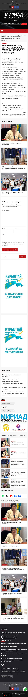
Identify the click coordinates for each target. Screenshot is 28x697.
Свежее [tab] (4, 435)
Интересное (22, 671)
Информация (12, 4)
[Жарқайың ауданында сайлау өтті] (5, 452)
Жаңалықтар (13, 451)
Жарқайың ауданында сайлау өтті (10, 379)
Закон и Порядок (6, 671)
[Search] (26, 31)
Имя (3, 228)
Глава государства (6, 668)
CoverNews (14, 694)
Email (16, 228)
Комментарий (6, 210)
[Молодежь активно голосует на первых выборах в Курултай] (14, 182)
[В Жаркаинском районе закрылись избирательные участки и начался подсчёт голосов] (14, 156)
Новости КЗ (4, 43)
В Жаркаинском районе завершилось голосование (11, 375)
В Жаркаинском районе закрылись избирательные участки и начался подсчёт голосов (13, 168)
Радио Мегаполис (15, 3)
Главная (4, 3)
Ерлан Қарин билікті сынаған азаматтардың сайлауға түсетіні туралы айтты (14, 114)
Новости (8, 3)
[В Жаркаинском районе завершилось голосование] (14, 132)
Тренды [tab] (22, 435)
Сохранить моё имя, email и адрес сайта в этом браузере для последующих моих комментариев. (13, 243)
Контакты (18, 4)
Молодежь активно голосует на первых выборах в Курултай (14, 388)
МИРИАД (14, 14)
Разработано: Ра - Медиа (9, 637)
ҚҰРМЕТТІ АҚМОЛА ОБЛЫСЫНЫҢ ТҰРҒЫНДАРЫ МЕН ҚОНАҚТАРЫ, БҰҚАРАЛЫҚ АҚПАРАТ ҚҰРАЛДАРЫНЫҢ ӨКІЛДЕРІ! (13, 107)
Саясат (10, 676)
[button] (2, 31)
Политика (4, 676)
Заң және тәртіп (14, 671)
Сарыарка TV (23, 3)
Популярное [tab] (13, 435)
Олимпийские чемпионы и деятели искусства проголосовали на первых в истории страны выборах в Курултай (13, 393)
